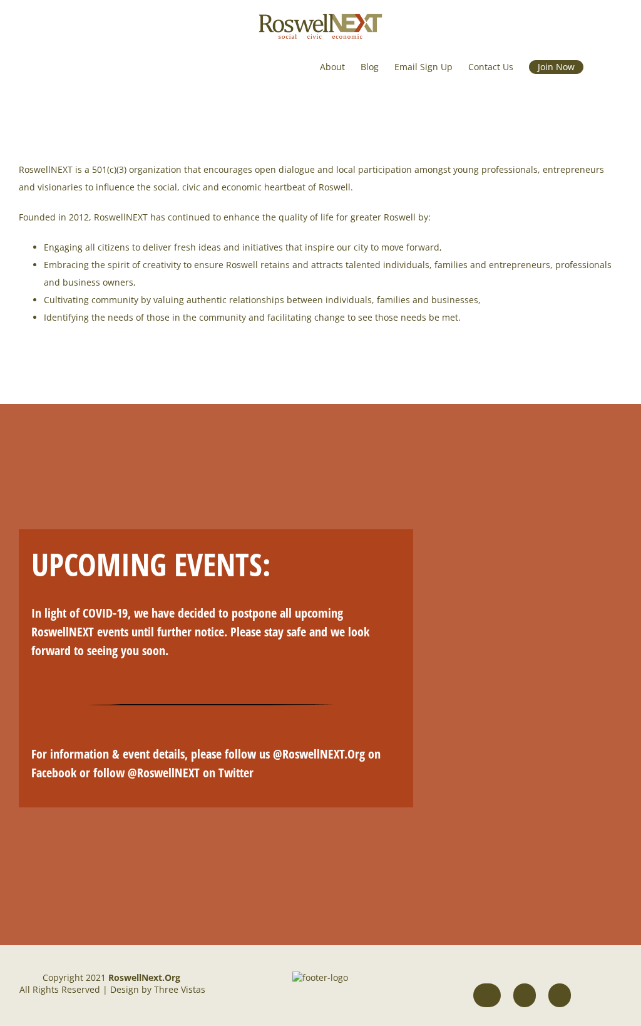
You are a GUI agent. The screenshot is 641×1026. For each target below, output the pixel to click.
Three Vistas (179, 989)
